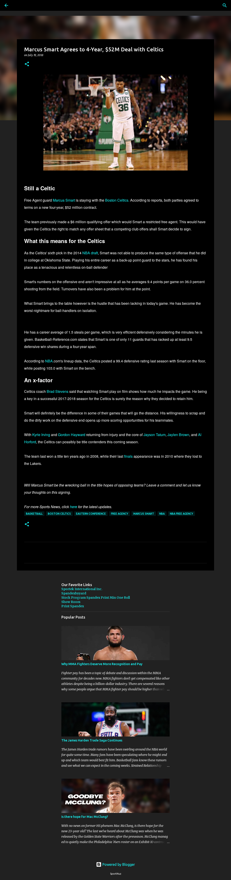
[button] (27, 64)
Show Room (70, 602)
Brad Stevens (57, 391)
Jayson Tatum (154, 434)
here (73, 506)
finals (128, 456)
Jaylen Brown (178, 434)
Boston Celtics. (117, 200)
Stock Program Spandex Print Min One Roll (95, 598)
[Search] (19, 5)
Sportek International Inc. (81, 589)
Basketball (34, 513)
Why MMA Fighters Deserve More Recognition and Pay (101, 664)
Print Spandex (72, 606)
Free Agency (119, 513)
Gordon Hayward (71, 434)
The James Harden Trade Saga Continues (91, 740)
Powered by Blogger (118, 864)
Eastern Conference (91, 513)
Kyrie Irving (41, 434)
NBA (49, 361)
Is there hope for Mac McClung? (84, 817)
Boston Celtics (59, 513)
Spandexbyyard (73, 593)
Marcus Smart (64, 200)
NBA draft (90, 252)
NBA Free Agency (181, 513)
